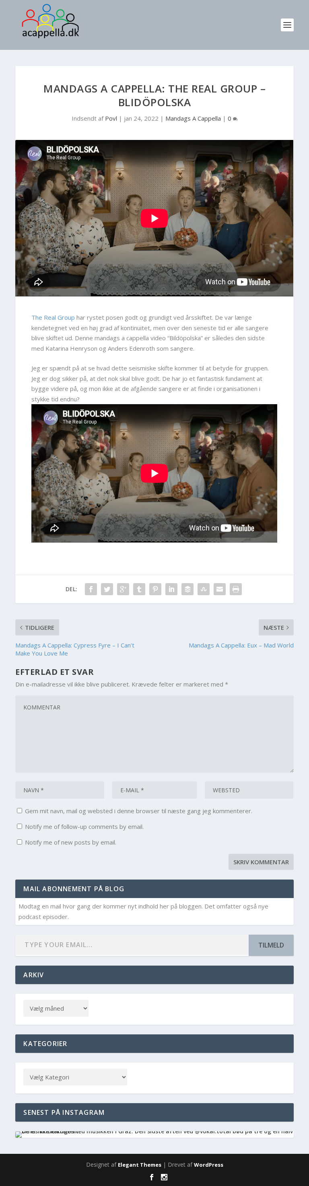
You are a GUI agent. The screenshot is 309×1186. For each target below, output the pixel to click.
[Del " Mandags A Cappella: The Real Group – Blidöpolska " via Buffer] (187, 589)
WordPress (208, 1164)
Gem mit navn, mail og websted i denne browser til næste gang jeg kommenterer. (138, 811)
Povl (111, 118)
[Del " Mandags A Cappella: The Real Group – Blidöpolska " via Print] (236, 589)
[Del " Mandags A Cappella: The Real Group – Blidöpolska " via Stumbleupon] (204, 589)
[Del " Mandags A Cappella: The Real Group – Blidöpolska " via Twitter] (107, 589)
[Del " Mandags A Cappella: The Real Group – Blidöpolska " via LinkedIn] (171, 589)
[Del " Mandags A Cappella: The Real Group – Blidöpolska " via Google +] (123, 589)
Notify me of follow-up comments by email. (84, 826)
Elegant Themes (139, 1164)
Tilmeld (271, 945)
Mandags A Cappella (193, 118)
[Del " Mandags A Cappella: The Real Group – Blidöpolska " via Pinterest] (155, 589)
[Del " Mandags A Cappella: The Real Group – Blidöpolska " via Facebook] (91, 589)
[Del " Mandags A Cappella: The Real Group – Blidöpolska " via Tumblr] (139, 589)
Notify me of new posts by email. (70, 842)
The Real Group (53, 317)
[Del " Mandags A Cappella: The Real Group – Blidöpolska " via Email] (220, 589)
